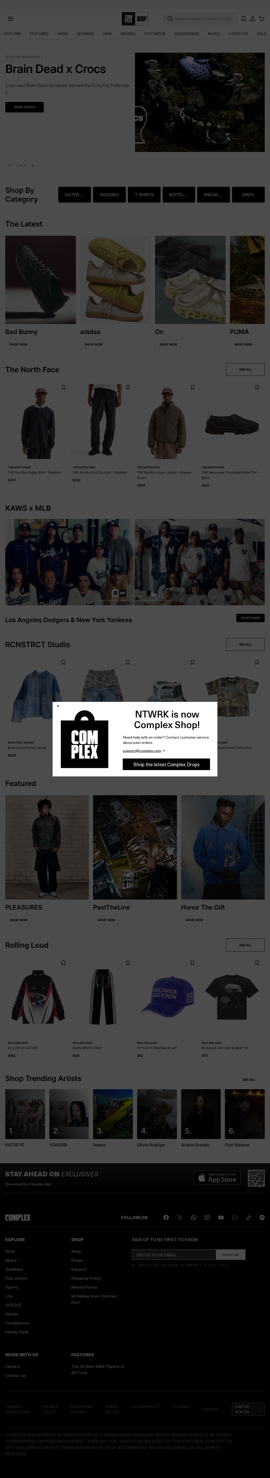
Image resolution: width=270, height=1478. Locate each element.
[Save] (63, 387)
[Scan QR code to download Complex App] (256, 1178)
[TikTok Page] (248, 1217)
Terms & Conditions (17, 1409)
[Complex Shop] (135, 19)
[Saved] (243, 18)
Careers (12, 1366)
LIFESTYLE (238, 33)
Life (9, 1296)
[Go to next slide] (32, 165)
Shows (11, 1314)
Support (79, 1269)
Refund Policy (84, 1287)
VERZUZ (13, 1305)
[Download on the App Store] (217, 1178)
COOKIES (210, 1409)
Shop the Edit (26, 100)
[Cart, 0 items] (261, 19)
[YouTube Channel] (221, 1217)
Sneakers (14, 1269)
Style (10, 1251)
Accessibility (146, 1406)
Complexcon (17, 1322)
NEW (107, 33)
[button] (135, 99)
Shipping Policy (86, 1278)
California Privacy (81, 1409)
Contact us (15, 1375)
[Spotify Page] (262, 1217)
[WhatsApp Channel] (193, 1217)
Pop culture (16, 1278)
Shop (76, 1251)
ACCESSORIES (186, 33)
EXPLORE (12, 33)
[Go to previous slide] (9, 165)
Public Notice (112, 1409)
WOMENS (85, 33)
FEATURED (39, 33)
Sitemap (180, 1406)
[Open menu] (10, 18)
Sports (11, 1287)
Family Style (16, 1331)
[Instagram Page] (207, 1217)
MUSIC (214, 33)
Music (11, 1260)
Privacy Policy (217, 1265)
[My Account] (252, 19)
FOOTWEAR (154, 33)
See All (249, 1080)
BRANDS (128, 33)
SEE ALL (245, 369)
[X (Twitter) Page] (179, 1217)
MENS (62, 33)
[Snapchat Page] (234, 1217)
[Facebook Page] (166, 1217)
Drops (77, 1260)
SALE (261, 33)
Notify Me (231, 1255)
